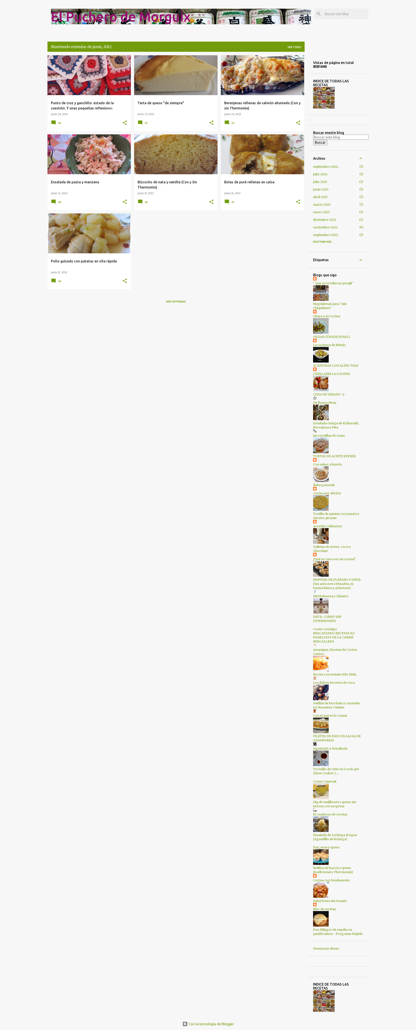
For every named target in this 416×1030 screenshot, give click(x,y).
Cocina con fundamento (331, 880)
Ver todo (294, 47)
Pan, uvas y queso (326, 847)
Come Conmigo (325, 629)
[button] (124, 123)
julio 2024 (320, 174)
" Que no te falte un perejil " (333, 283)
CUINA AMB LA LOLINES (331, 374)
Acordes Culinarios (327, 526)
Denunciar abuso (326, 948)
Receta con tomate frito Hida (334, 674)
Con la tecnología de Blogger (211, 1024)
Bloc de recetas (324, 909)
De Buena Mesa (324, 403)
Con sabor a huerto (327, 464)
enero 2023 (321, 212)
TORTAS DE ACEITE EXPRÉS (334, 456)
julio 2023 (320, 182)
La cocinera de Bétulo (329, 345)
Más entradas (176, 301)
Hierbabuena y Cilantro (330, 596)
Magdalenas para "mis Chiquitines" (330, 306)
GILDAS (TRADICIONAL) (331, 337)
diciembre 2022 (324, 220)
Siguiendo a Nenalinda (330, 748)
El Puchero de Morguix (121, 16)
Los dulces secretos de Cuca (334, 683)
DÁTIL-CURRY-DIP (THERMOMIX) (327, 619)
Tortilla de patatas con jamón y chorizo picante (336, 516)
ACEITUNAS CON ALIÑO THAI (335, 366)
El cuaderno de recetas (330, 814)
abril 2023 (320, 197)
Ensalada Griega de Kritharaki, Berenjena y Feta (336, 425)
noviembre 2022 (325, 227)
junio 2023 (320, 189)
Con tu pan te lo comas (330, 716)
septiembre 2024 (325, 167)
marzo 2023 (322, 205)
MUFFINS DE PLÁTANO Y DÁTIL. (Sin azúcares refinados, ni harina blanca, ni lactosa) (337, 584)
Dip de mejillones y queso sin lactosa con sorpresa (334, 804)
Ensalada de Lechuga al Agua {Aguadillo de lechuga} (335, 837)
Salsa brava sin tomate (330, 901)
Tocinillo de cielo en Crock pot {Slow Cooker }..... (336, 771)
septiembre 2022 (325, 235)
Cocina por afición (327, 493)
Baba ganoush (324, 485)
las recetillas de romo (329, 436)
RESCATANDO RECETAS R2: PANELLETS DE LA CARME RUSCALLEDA (334, 637)
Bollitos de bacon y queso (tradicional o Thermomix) (333, 870)
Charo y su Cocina (326, 316)
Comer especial (324, 781)
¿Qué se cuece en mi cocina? (334, 559)
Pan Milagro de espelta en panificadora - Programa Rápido (338, 932)
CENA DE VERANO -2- (329, 394)
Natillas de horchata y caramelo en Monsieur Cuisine (336, 705)
